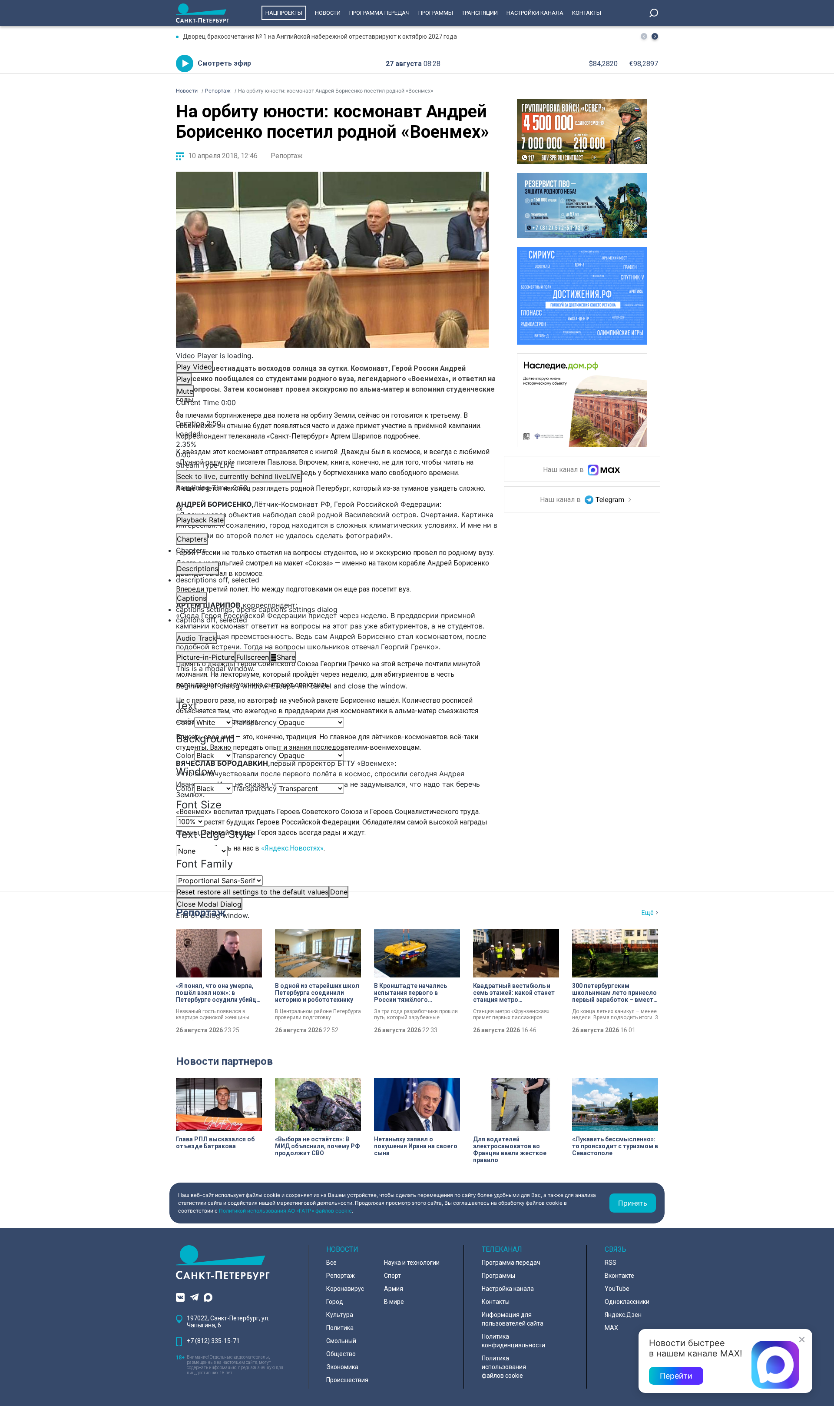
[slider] (332, 444)
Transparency (254, 722)
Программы (435, 13)
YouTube (617, 1288)
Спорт (392, 1275)
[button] (655, 36)
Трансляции (480, 13)
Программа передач (379, 13)
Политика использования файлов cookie (504, 1367)
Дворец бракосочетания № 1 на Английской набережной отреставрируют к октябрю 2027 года (320, 36)
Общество (341, 1353)
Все (331, 1262)
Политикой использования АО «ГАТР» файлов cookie (285, 1210)
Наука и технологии (412, 1262)
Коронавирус (345, 1288)
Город (334, 1301)
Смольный (341, 1340)
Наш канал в (564, 470)
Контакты (586, 13)
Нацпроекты (283, 13)
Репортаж (287, 156)
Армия (393, 1288)
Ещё (648, 912)
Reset (252, 891)
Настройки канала (534, 13)
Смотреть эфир (224, 63)
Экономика (342, 1366)
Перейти (676, 1375)
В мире (394, 1301)
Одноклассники (627, 1301)
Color (185, 722)
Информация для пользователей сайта (512, 1319)
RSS (610, 1262)
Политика (340, 1327)
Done (339, 891)
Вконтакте (619, 1275)
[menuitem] (332, 609)
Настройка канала (508, 1288)
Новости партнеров (224, 1061)
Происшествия (347, 1379)
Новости (328, 13)
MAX (611, 1327)
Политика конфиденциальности (513, 1341)
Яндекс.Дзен (623, 1314)
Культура (339, 1314)
